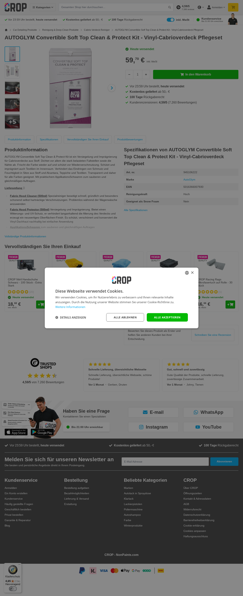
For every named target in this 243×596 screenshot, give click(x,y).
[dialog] (121, 298)
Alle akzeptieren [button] (167, 317)
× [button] (192, 272)
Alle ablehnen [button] (125, 317)
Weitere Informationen (70, 307)
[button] (70, 317)
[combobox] (187, 273)
